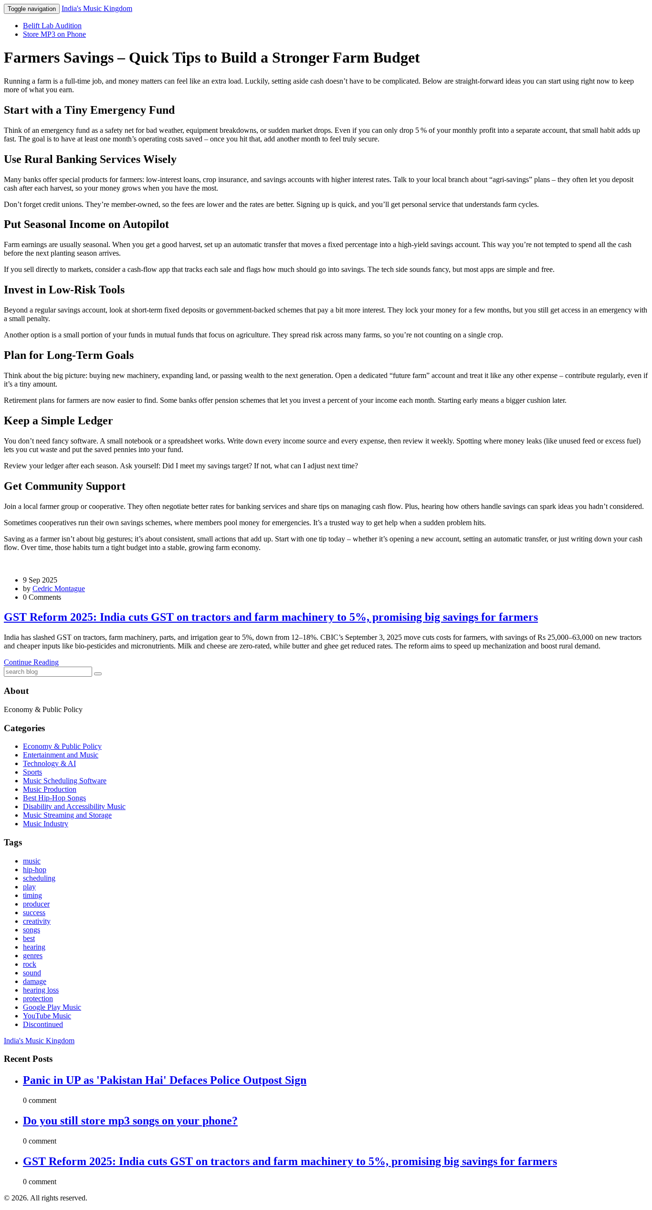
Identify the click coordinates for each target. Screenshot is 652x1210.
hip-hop (34, 869)
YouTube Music (47, 1016)
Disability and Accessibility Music (74, 806)
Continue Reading (31, 662)
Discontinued (43, 1024)
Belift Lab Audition (52, 26)
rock (29, 964)
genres (32, 955)
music (32, 861)
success (34, 912)
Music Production (49, 789)
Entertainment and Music (60, 755)
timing (32, 895)
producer (36, 904)
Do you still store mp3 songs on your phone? (130, 1120)
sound (32, 973)
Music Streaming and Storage (67, 815)
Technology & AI (49, 763)
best (29, 938)
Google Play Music (52, 1007)
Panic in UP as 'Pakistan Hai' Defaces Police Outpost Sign (164, 1080)
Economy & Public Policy (62, 746)
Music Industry (45, 824)
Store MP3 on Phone (54, 34)
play (29, 887)
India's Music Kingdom (97, 8)
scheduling (39, 878)
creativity (37, 921)
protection (38, 998)
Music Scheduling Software (64, 781)
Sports (32, 772)
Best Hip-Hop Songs (54, 798)
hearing (34, 947)
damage (34, 981)
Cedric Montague (58, 588)
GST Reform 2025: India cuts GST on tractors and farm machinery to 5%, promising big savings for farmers (271, 617)
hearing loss (41, 990)
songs (31, 930)
